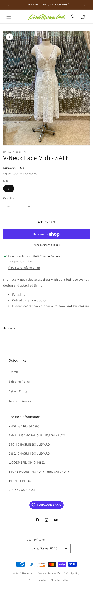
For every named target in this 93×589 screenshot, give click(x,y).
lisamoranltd (29, 573)
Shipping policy (60, 579)
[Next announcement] (85, 4)
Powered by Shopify (49, 573)
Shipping (7, 173)
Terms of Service (20, 401)
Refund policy (71, 573)
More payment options (46, 244)
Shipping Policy (19, 381)
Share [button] (12, 328)
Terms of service (38, 579)
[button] (8, 16)
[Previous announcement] (8, 4)
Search (13, 372)
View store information (24, 268)
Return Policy (18, 391)
